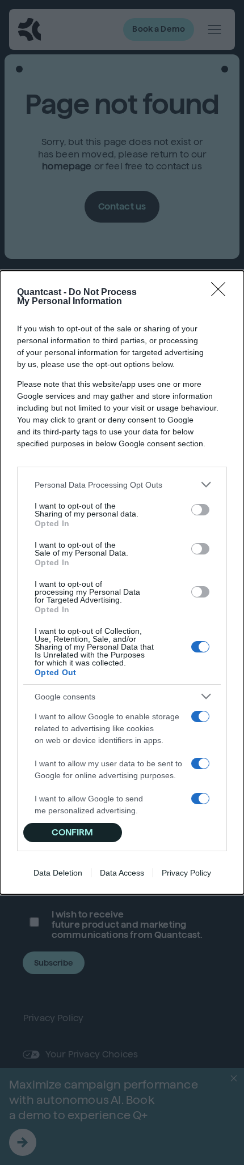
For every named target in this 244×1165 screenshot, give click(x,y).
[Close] (222, 293)
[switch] (200, 509)
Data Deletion (57, 872)
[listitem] (122, 484)
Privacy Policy (186, 872)
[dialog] (122, 582)
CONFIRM (72, 832)
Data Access (122, 872)
